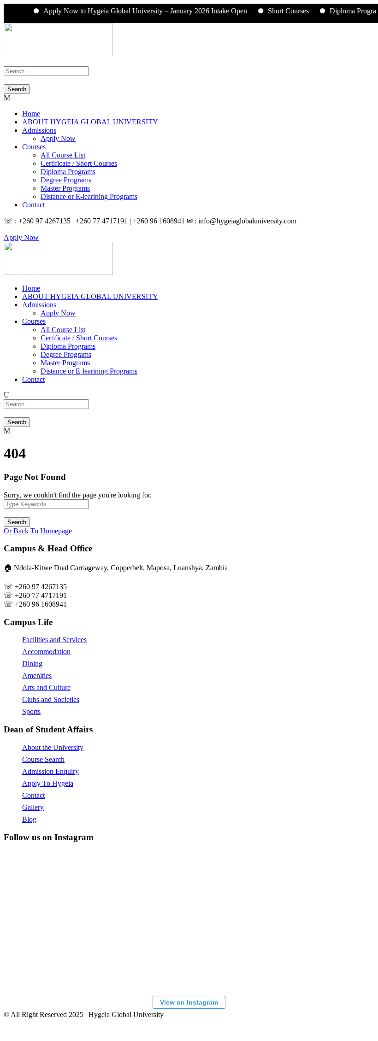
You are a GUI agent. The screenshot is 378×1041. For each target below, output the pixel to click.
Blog (29, 819)
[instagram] (23, 229)
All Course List (63, 155)
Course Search (43, 759)
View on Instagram (189, 1002)
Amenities (37, 675)
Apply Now (58, 138)
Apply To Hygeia (47, 783)
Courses (34, 147)
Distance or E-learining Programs (89, 196)
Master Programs (65, 188)
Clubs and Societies (50, 699)
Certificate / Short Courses (79, 163)
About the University (52, 747)
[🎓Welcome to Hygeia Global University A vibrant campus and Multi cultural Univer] (56, 954)
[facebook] (12, 229)
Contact (33, 205)
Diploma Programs (347, 11)
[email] (6, 229)
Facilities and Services (54, 639)
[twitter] (17, 229)
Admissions (39, 130)
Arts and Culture (46, 687)
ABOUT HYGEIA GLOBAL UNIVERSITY (90, 122)
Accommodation (46, 651)
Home (31, 113)
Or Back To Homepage (38, 531)
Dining (32, 663)
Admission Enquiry (50, 771)
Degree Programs (66, 180)
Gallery (33, 807)
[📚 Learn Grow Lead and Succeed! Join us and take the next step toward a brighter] (56, 885)
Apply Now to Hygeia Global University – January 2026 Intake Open (136, 11)
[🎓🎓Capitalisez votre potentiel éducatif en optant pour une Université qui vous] (264, 954)
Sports (31, 711)
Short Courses (279, 11)
